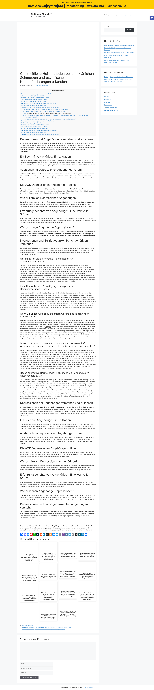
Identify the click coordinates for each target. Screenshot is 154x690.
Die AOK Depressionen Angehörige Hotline (34, 99)
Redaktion (107, 99)
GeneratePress (89, 687)
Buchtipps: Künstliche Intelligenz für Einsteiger (119, 45)
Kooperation (108, 105)
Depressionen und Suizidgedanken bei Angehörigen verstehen (40, 107)
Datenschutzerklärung (111, 110)
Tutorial (115, 15)
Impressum (107, 102)
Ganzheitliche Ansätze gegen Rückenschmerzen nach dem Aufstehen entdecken (43, 629)
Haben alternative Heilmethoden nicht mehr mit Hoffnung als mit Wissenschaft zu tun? (49, 119)
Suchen (106, 26)
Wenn (25, 113)
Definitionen (106, 15)
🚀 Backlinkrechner (110, 107)
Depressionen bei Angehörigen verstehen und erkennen (38, 94)
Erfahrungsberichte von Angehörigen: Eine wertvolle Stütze (39, 103)
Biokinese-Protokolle (126, 15)
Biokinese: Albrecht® (41, 14)
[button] (152, 18)
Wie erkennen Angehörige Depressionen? (33, 105)
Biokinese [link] (29, 113)
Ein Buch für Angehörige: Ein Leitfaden (33, 96)
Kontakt (106, 97)
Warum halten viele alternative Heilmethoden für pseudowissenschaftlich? (45, 109)
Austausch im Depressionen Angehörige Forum (35, 97)
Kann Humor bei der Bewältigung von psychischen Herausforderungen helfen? (47, 111)
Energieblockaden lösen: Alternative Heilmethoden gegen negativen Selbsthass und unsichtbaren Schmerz (118, 79)
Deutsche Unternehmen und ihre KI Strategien (119, 52)
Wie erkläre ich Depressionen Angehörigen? (34, 101)
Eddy (106, 77)
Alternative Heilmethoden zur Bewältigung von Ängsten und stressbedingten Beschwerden (46, 627)
